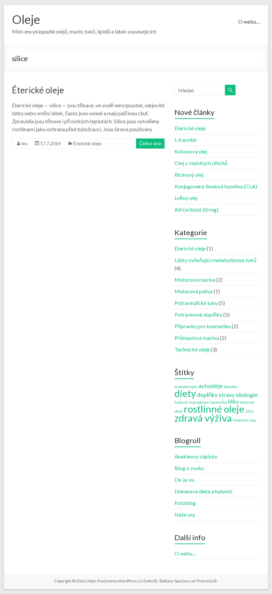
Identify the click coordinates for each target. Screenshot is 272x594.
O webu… (249, 21)
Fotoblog (185, 503)
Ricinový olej (188, 174)
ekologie (247, 394)
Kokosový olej (190, 151)
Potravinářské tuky (196, 303)
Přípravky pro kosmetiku (202, 326)
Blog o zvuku (189, 468)
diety (185, 393)
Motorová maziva (194, 279)
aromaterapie (185, 386)
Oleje (26, 19)
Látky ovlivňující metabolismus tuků (215, 260)
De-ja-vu (184, 479)
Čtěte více (150, 143)
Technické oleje (192, 349)
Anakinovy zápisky (195, 456)
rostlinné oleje (214, 409)
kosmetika (218, 402)
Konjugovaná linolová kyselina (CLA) (215, 186)
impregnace (199, 402)
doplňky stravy (216, 394)
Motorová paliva (193, 291)
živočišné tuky (244, 420)
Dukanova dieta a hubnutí (203, 491)
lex (25, 143)
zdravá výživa (203, 418)
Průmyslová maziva (196, 338)
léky (233, 401)
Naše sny (184, 514)
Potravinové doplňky (198, 314)
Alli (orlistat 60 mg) (196, 209)
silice (249, 411)
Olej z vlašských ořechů (201, 163)
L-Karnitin (185, 140)
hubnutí (181, 402)
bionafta (231, 386)
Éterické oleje (38, 90)
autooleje (210, 385)
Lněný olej (185, 198)
